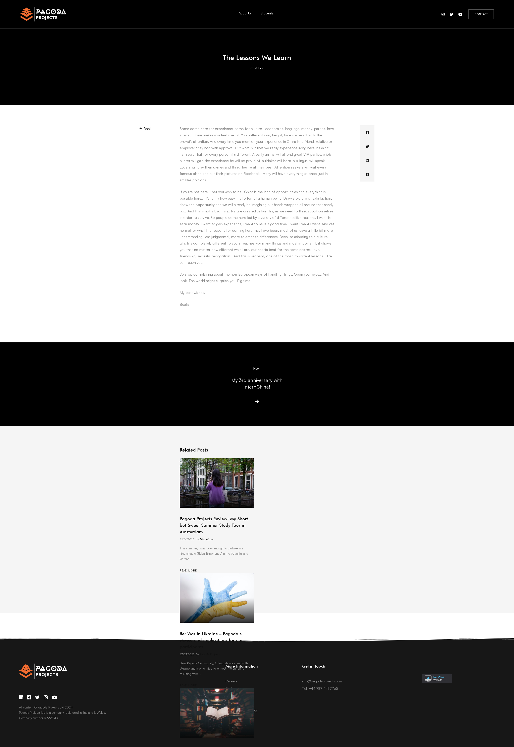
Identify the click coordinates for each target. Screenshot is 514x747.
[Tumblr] (367, 174)
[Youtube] (54, 697)
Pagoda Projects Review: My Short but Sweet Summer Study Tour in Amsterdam (214, 525)
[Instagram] (45, 697)
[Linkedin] (367, 160)
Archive (257, 67)
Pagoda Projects (210, 654)
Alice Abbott (206, 539)
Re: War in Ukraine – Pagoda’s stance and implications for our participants (211, 640)
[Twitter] (367, 146)
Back (148, 128)
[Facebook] (367, 132)
